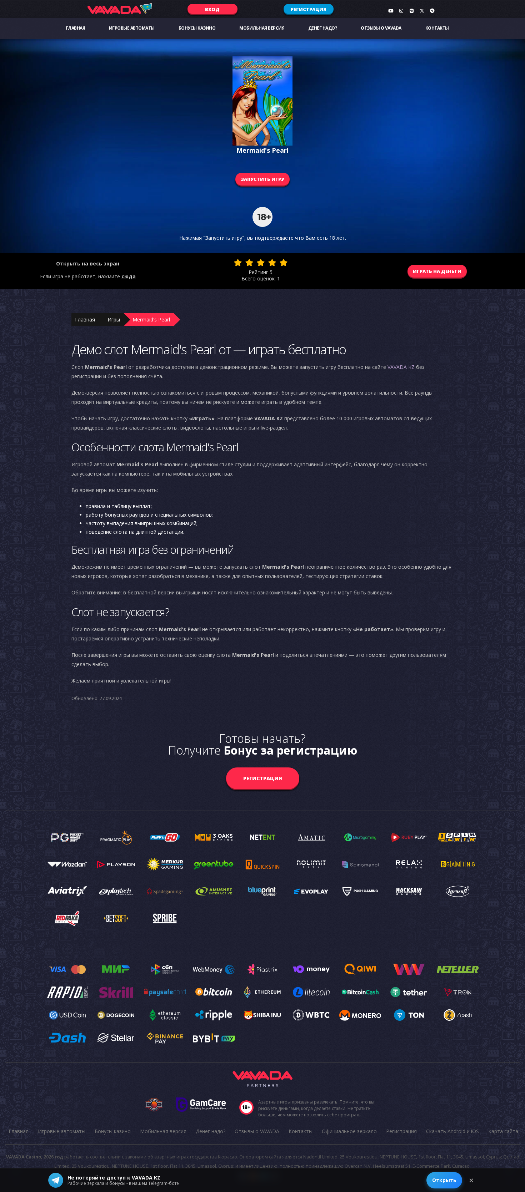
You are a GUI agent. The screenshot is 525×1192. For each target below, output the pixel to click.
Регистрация (308, 9)
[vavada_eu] (422, 11)
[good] (272, 262)
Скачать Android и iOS (452, 1131)
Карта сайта (503, 1131)
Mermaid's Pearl (151, 319)
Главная (75, 28)
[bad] (238, 262)
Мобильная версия (261, 28)
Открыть (444, 1180)
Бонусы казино (197, 28)
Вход (212, 9)
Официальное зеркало (349, 1131)
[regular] (261, 262)
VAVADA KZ (401, 367)
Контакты (437, 28)
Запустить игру (262, 179)
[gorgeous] (284, 262)
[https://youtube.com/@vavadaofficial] (391, 11)
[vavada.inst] (401, 11)
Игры (114, 319)
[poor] (249, 262)
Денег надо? (322, 28)
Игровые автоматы (132, 28)
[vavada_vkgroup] (411, 11)
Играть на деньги (437, 271)
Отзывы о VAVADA (381, 28)
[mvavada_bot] (432, 11)
